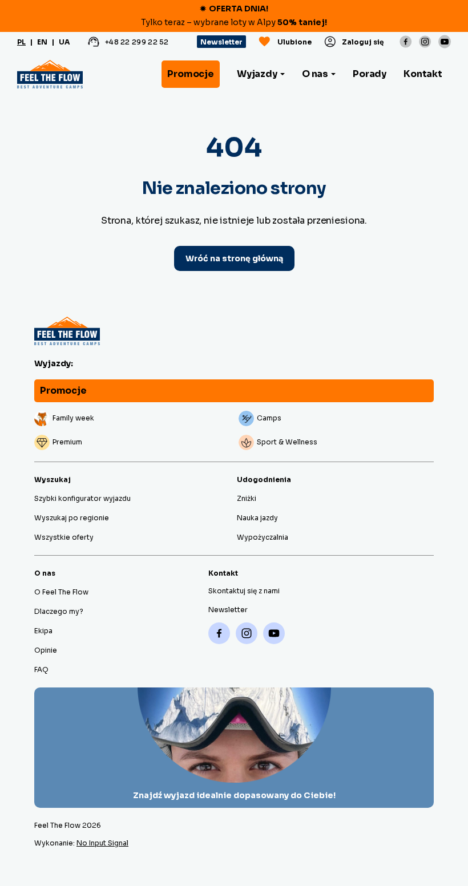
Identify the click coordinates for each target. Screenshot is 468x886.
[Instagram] (425, 41)
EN (42, 42)
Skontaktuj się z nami (244, 590)
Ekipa (43, 630)
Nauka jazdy (257, 517)
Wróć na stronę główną (234, 258)
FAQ (41, 669)
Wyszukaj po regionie (71, 517)
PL (21, 42)
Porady (369, 74)
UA (64, 42)
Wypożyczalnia (262, 537)
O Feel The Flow (61, 592)
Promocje (190, 74)
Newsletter (221, 42)
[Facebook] (406, 41)
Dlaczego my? (58, 611)
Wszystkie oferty (64, 537)
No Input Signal (102, 843)
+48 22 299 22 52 (137, 42)
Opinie (45, 650)
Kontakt (423, 74)
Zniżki (246, 498)
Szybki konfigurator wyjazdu (82, 498)
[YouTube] (444, 41)
